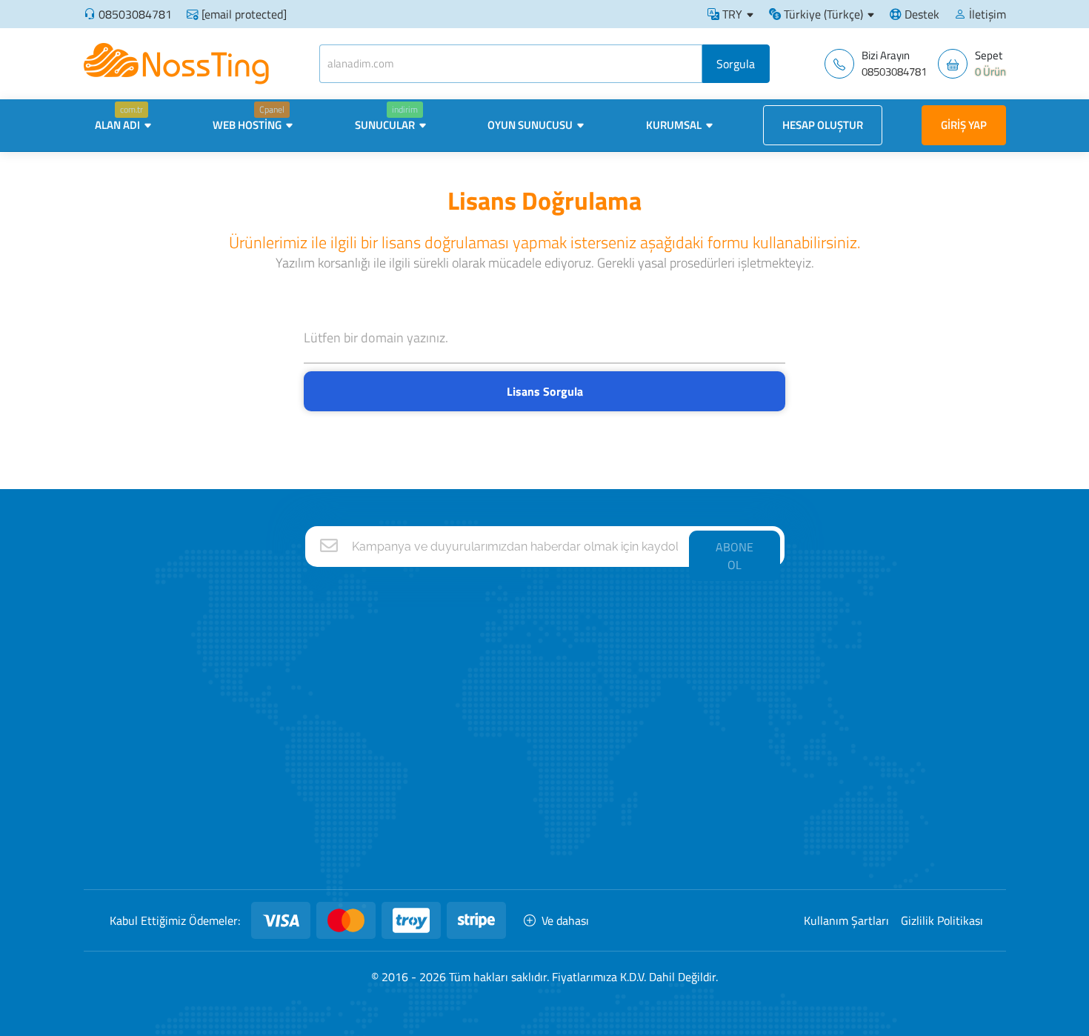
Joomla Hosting (494, 825)
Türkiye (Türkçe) (822, 14)
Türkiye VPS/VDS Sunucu (672, 825)
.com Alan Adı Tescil (843, 649)
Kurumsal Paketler (502, 766)
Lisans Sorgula (545, 391)
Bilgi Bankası (319, 766)
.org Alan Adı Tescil (841, 708)
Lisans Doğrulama (332, 795)
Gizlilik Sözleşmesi (332, 825)
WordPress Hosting (504, 795)
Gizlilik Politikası (942, 920)
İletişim (986, 14)
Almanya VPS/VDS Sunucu (676, 766)
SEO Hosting (488, 678)
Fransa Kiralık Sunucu (664, 678)
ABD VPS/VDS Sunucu (666, 854)
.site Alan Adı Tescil (841, 825)
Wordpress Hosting (504, 708)
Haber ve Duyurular (335, 708)
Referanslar (317, 678)
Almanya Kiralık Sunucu (668, 649)
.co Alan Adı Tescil (838, 766)
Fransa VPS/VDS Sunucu (672, 795)
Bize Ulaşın (316, 649)
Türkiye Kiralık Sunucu (664, 737)
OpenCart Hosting (500, 854)
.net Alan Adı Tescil (841, 678)
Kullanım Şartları (846, 920)
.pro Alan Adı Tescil (841, 795)
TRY (730, 14)
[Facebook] (172, 816)
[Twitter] (213, 816)
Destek (920, 14)
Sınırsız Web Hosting (506, 649)
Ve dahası (565, 920)
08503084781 (135, 14)
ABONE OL (734, 556)
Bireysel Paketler (498, 737)
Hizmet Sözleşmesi (335, 854)
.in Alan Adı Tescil (837, 737)
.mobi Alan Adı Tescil (845, 854)
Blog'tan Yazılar (326, 737)
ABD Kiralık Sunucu (658, 708)
